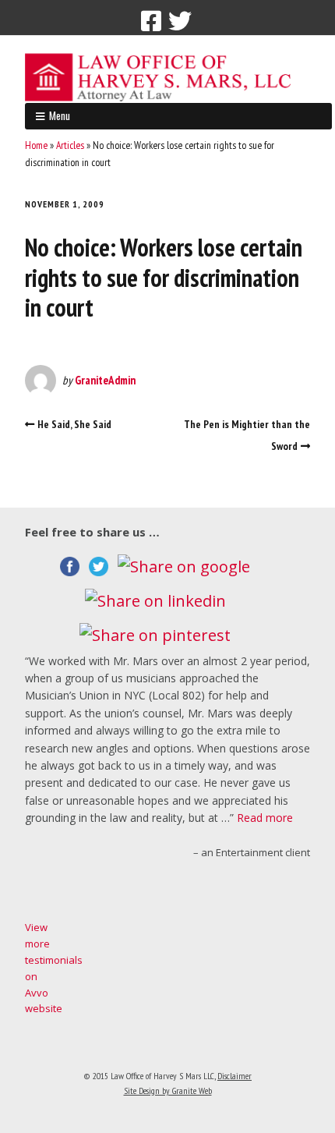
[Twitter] (180, 21)
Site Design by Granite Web (168, 1090)
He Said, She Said (74, 424)
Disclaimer (234, 1076)
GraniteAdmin (105, 380)
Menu (59, 115)
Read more (265, 817)
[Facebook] (151, 21)
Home (36, 145)
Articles (70, 145)
